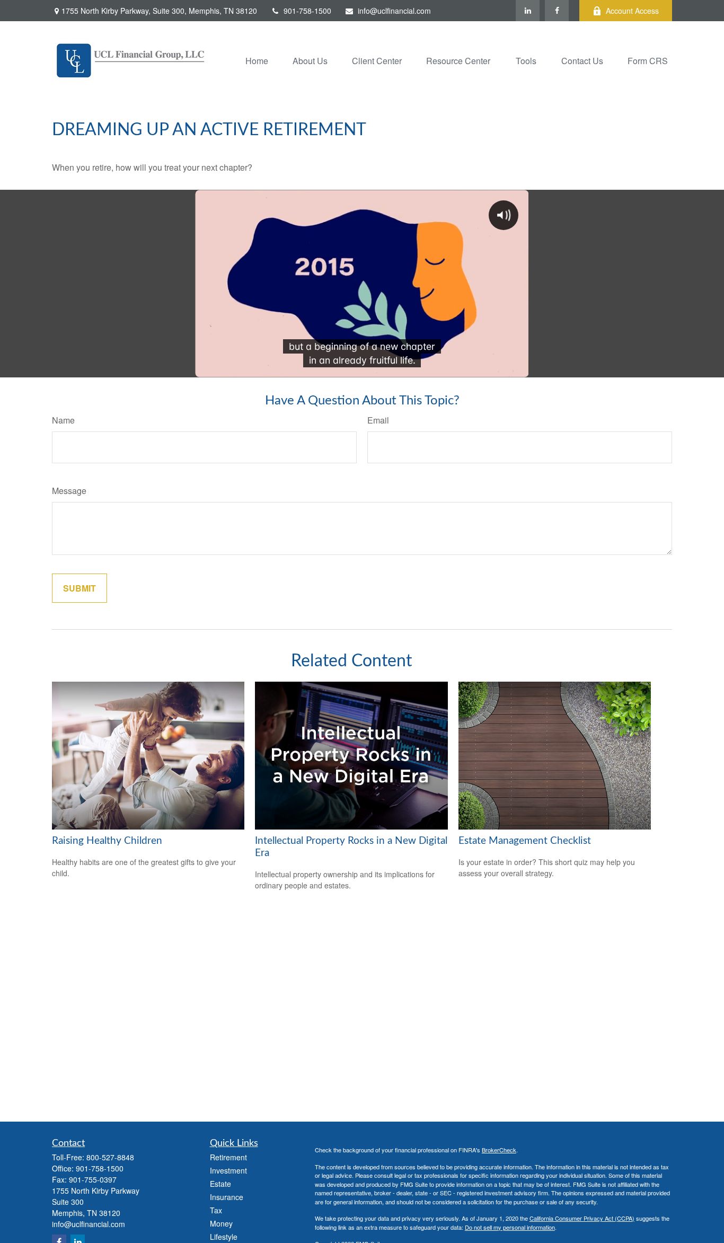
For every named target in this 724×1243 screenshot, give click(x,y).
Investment (228, 1170)
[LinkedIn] (528, 10)
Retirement (228, 1157)
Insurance (226, 1197)
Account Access (632, 10)
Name (63, 420)
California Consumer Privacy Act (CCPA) (581, 1218)
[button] (256, 59)
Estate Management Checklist (524, 841)
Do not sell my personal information (510, 1227)
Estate (220, 1183)
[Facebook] (557, 10)
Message (69, 490)
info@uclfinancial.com (394, 10)
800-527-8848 (110, 1157)
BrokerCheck (499, 1149)
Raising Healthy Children (107, 841)
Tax (216, 1210)
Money (221, 1223)
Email (378, 420)
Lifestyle (223, 1236)
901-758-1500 (307, 10)
